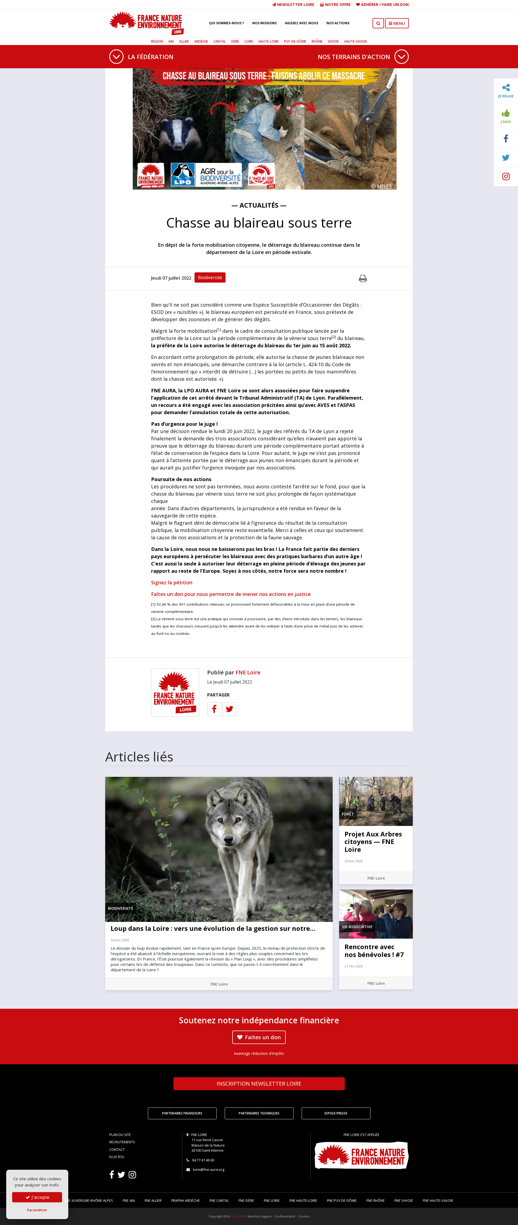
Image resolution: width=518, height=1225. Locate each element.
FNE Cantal (219, 1200)
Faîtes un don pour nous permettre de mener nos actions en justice (231, 594)
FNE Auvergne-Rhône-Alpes (89, 1200)
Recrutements (122, 1142)
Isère (235, 41)
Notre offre (337, 4)
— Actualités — (259, 205)
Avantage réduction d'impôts (259, 1053)
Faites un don (262, 1037)
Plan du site (120, 1134)
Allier (184, 41)
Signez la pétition (171, 582)
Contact (117, 1149)
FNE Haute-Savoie (438, 1200)
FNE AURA (238, 1216)
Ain (171, 41)
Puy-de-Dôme (295, 41)
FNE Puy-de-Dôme (342, 1200)
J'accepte (39, 1197)
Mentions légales (259, 1216)
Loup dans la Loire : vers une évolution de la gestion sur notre (213, 928)
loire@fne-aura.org (208, 1169)
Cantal (219, 41)
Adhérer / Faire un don (384, 4)
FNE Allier (153, 1200)
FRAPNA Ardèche (185, 1200)
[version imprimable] (363, 280)
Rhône (317, 41)
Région (157, 41)
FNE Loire (248, 672)
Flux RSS (116, 1156)
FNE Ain (129, 1200)
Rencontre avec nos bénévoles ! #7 (374, 950)
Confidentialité (284, 1216)
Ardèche (201, 41)
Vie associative (357, 926)
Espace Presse (336, 1113)
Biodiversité (210, 277)
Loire (248, 41)
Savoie (333, 41)
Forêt (348, 813)
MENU (398, 23)
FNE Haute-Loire (303, 1200)
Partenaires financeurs (182, 1113)
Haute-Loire (268, 41)
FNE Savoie (403, 1200)
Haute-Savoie (355, 41)
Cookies (303, 1216)
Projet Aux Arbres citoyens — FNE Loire (373, 841)
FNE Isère (246, 1200)
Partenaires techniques (259, 1113)
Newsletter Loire (295, 4)
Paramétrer (37, 1209)
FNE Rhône (375, 1200)
